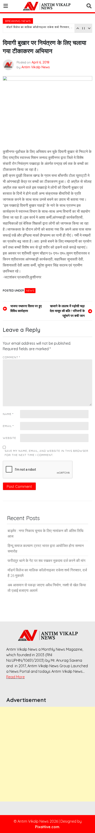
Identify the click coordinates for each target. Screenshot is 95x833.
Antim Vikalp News (35, 67)
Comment (11, 357)
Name (8, 414)
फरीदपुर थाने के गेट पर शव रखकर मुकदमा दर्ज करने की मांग (46, 560)
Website (9, 438)
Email (8, 426)
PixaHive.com (47, 826)
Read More (15, 677)
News (30, 290)
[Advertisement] (47, 754)
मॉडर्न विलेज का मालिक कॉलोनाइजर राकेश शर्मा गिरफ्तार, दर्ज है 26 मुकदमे (40, 28)
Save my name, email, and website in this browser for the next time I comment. (46, 453)
